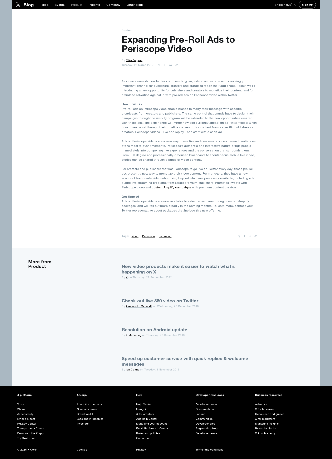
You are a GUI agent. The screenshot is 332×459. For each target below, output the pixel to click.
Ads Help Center (146, 419)
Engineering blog (206, 428)
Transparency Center (31, 428)
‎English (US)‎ (284, 5)
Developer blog (205, 423)
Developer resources (210, 395)
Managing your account (151, 423)
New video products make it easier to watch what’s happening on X (178, 269)
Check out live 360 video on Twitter (160, 300)
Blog (45, 5)
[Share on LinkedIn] (170, 65)
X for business (264, 409)
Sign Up (307, 4)
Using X (141, 409)
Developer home (206, 404)
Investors (83, 423)
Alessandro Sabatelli (139, 306)
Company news (87, 409)
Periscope (148, 236)
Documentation (205, 409)
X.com (21, 404)
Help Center (144, 404)
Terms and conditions (209, 449)
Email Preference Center (152, 428)
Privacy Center (27, 423)
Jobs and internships (90, 419)
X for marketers (265, 419)
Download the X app (30, 433)
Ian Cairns (132, 369)
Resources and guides (269, 414)
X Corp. (82, 395)
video (135, 236)
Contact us (143, 438)
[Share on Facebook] (164, 65)
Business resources (268, 395)
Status (21, 409)
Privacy (141, 449)
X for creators (145, 414)
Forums (200, 414)
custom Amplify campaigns (171, 187)
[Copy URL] (175, 65)
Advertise (261, 404)
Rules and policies (148, 433)
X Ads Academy (265, 433)
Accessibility (25, 414)
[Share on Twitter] (159, 65)
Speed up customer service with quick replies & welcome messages (185, 361)
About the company (89, 404)
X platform (24, 395)
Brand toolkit (85, 414)
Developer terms (206, 433)
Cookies (82, 449)
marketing (165, 236)
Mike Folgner (134, 60)
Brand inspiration (266, 428)
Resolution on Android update (154, 329)
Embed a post (26, 419)
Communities (204, 419)
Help (139, 395)
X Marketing (133, 335)
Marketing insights (267, 423)
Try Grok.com (26, 438)
